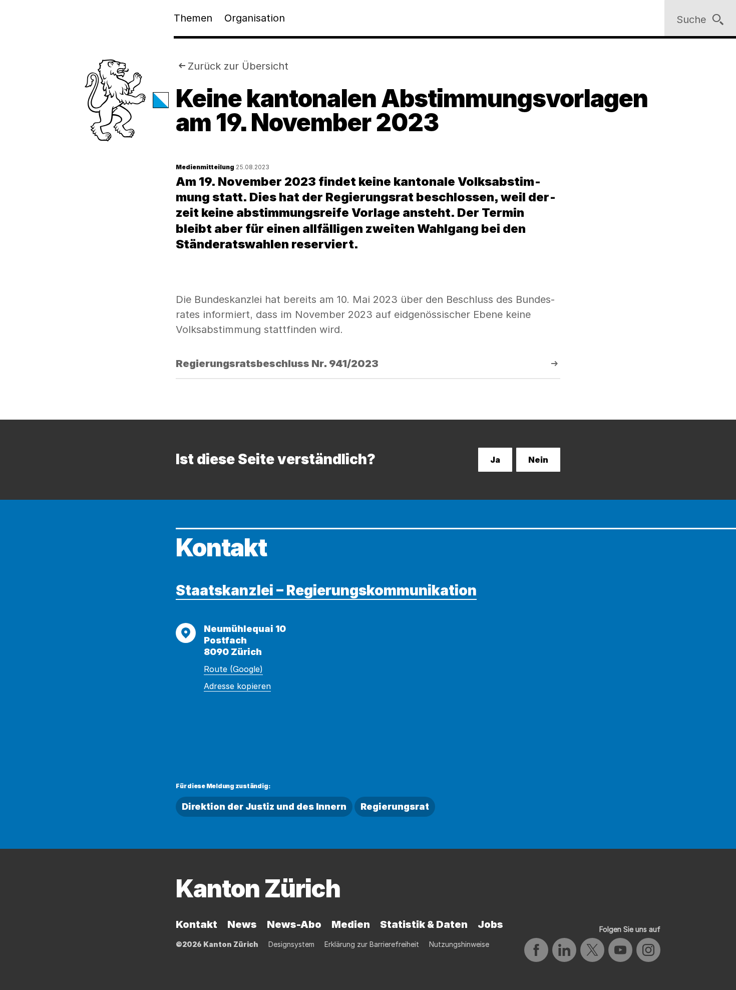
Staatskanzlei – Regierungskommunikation (326, 590)
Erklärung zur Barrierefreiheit (371, 944)
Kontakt (196, 924)
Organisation (254, 18)
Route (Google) (233, 669)
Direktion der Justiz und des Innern (264, 806)
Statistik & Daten (424, 924)
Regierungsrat (394, 806)
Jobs (490, 924)
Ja (495, 460)
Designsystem (291, 944)
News (242, 924)
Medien (350, 924)
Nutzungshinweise (459, 944)
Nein (538, 460)
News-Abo (294, 924)
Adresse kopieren (237, 686)
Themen (193, 18)
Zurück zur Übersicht (238, 66)
